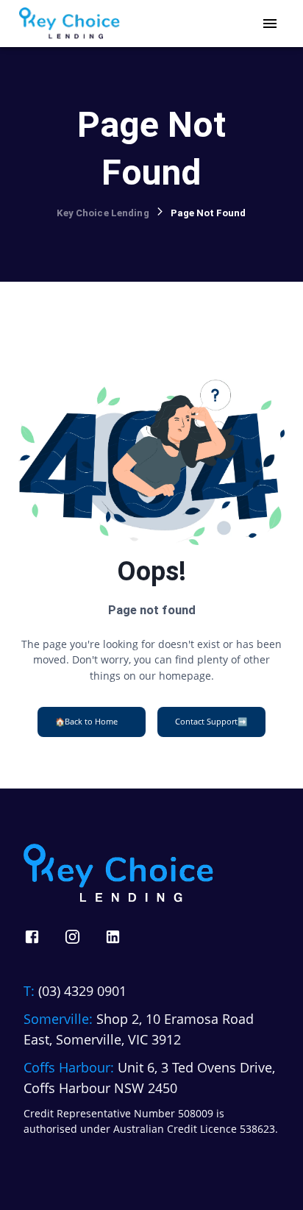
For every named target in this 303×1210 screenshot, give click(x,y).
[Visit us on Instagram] (72, 936)
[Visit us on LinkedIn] (112, 936)
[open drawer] (270, 23)
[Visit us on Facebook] (32, 936)
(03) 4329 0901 (82, 991)
